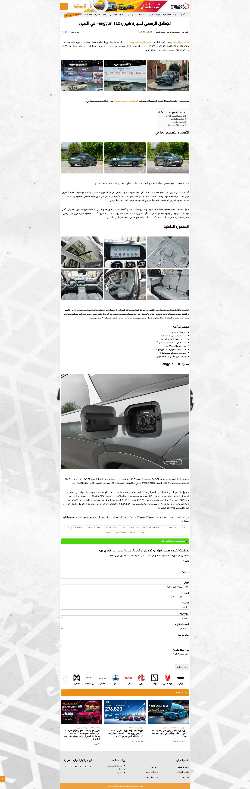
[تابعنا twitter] (81, 766)
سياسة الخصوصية (115, 766)
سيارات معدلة (151, 772)
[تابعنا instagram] (86, 766)
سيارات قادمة (183, 766)
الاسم (186, 561)
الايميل (185, 571)
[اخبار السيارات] (177, 6)
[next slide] (65, 680)
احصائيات (88, 14)
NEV (143, 527)
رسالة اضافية (183, 635)
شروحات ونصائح (116, 14)
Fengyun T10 (172, 527)
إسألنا (120, 769)
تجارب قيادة (130, 14)
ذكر (181, 596)
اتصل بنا (119, 772)
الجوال (185, 582)
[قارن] (2, 779)
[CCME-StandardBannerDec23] (121, 6)
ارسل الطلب (182, 667)
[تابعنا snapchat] (71, 766)
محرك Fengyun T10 (176, 125)
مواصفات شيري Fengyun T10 (116, 532)
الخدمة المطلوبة (182, 624)
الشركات (141, 14)
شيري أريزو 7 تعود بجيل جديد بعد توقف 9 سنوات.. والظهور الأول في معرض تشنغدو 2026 (169, 733)
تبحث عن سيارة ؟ (73, 14)
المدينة (185, 602)
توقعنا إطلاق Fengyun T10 (141, 42)
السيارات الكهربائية (171, 14)
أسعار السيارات (182, 772)
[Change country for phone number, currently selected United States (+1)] (186, 586)
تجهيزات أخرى (178, 122)
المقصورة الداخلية (177, 118)
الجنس (185, 593)
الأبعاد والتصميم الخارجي (174, 115)
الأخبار (183, 14)
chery (183, 527)
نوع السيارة (184, 613)
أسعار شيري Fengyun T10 (129, 527)
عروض (105, 14)
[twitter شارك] (66, 32)
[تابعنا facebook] (90, 766)
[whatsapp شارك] (63, 32)
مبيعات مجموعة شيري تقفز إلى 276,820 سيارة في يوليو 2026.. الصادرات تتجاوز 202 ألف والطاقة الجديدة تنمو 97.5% (125, 733)
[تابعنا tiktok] (66, 766)
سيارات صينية (77, 527)
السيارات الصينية (111, 527)
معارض (97, 14)
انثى (172, 596)
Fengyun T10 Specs (156, 527)
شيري (67, 527)
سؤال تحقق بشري (181, 650)
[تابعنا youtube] (76, 766)
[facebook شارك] (69, 32)
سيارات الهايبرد (154, 14)
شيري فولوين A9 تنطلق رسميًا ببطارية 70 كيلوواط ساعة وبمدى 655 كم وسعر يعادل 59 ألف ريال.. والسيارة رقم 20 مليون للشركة (82, 735)
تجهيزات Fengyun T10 (94, 527)
